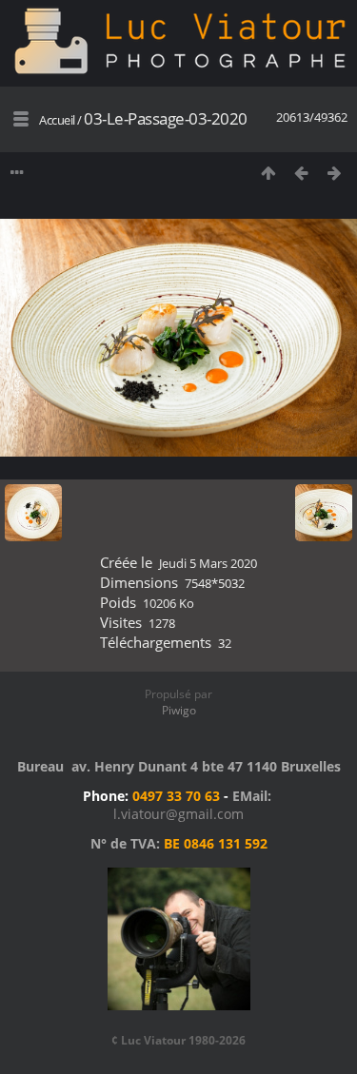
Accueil (57, 119)
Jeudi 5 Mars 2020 (208, 563)
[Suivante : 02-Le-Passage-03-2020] (334, 173)
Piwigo (179, 710)
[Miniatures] (268, 173)
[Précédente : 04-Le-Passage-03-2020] (301, 173)
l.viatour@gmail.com (178, 814)
